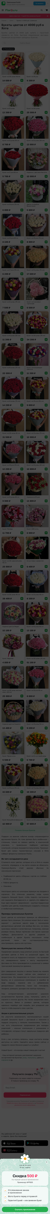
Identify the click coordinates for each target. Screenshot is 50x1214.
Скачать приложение (25, 1209)
